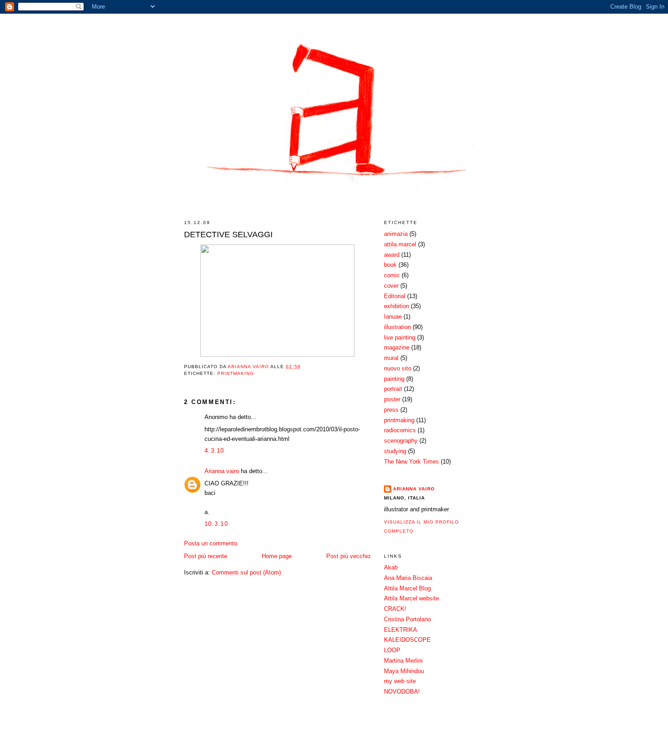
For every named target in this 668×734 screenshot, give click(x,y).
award (391, 254)
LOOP (392, 650)
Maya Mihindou (404, 671)
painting (394, 378)
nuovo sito (397, 368)
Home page (277, 556)
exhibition (396, 306)
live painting (399, 337)
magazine (396, 347)
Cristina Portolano (407, 619)
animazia (396, 233)
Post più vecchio (348, 556)
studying (395, 451)
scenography (401, 440)
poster (392, 399)
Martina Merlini (403, 660)
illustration (397, 327)
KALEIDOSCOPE (407, 639)
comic (392, 275)
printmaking (235, 373)
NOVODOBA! (402, 691)
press (391, 409)
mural (391, 358)
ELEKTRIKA (400, 629)
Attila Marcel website (411, 598)
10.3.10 (216, 523)
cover (391, 285)
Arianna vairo (221, 471)
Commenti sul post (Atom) (246, 572)
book (390, 264)
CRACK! (395, 608)
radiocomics (400, 430)
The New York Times (411, 461)
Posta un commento (210, 543)
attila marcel (400, 244)
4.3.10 (214, 450)
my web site (400, 681)
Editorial (394, 296)
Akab (391, 567)
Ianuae (393, 316)
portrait (393, 388)
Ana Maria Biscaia (408, 577)
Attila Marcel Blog (407, 588)
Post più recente (205, 556)
